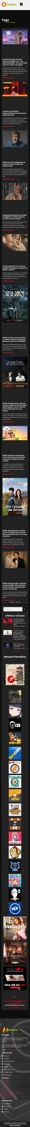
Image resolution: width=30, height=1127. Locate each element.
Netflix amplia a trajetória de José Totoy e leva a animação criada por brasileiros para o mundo (14, 458)
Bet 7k (4, 1089)
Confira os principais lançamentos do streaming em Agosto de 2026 (14, 113)
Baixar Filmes (6, 1097)
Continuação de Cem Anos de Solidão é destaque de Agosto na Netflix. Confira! (15, 268)
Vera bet (4, 1085)
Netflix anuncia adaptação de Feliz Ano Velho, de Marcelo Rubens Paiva (14, 164)
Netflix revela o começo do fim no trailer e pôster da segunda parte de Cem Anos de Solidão (14, 339)
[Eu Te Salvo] (15, 767)
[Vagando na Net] (15, 810)
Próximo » (18, 602)
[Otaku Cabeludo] (15, 895)
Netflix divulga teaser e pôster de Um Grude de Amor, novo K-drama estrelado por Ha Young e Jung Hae (15, 533)
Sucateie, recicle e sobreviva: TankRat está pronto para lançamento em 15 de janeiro (19, 621)
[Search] (24, 609)
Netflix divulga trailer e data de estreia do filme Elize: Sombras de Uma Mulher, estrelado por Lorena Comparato (14, 586)
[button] (21, 4)
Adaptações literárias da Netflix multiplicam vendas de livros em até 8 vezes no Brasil (15, 217)
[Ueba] (15, 796)
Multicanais (5, 1083)
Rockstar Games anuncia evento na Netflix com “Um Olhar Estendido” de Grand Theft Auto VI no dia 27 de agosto (15, 62)
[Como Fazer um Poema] (15, 866)
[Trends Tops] (15, 781)
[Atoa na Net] (15, 739)
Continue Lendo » (8, 78)
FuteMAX (4, 1081)
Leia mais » (16, 629)
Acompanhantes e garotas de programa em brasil (12, 1094)
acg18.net (15, 997)
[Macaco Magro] (15, 852)
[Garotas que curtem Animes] (15, 880)
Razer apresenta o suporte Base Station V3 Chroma (19, 645)
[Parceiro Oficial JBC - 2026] (15, 674)
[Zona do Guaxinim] (15, 697)
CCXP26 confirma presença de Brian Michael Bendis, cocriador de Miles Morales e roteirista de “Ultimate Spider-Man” (19, 634)
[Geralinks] (15, 753)
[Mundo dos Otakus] (15, 838)
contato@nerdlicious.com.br (14, 1050)
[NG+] (15, 909)
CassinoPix (5, 1087)
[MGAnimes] (15, 711)
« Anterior (11, 602)
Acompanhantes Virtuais (10, 1091)
